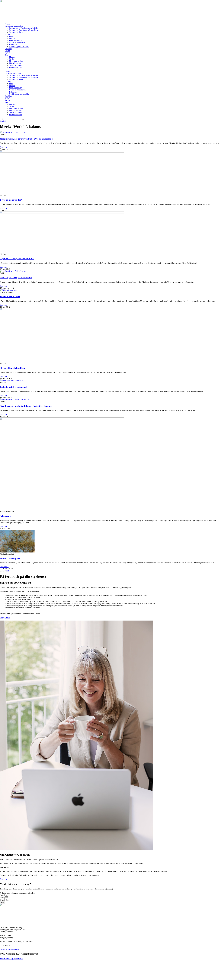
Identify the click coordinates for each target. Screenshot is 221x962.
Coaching (8, 49)
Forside (7, 24)
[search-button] (23, 119)
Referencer (13, 45)
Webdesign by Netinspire (11, 958)
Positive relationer (15, 67)
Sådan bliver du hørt (10, 296)
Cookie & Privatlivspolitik (9, 949)
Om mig (8, 34)
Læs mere (3, 879)
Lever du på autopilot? (11, 200)
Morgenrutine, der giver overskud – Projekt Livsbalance (26, 139)
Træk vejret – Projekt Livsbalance (16, 277)
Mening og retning (16, 61)
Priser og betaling (15, 40)
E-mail (2, 900)
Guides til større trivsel (17, 42)
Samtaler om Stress (16, 32)
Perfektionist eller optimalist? (13, 387)
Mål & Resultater (15, 63)
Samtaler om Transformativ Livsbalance (23, 30)
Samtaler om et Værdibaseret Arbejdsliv (23, 28)
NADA (7, 51)
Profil (11, 36)
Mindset (12, 57)
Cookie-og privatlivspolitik (19, 47)
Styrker (7, 53)
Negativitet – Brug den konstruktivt (17, 258)
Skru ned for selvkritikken (12, 368)
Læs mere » (4, 147)
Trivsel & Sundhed (16, 65)
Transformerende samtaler (14, 26)
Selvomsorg (5, 516)
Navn (2, 895)
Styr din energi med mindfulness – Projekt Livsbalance (26, 406)
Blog (6, 55)
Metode (12, 38)
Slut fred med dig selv (10, 558)
